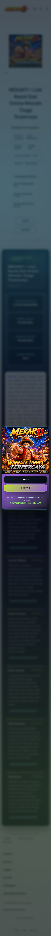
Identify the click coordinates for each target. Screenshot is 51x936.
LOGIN (25, 479)
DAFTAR (25, 488)
